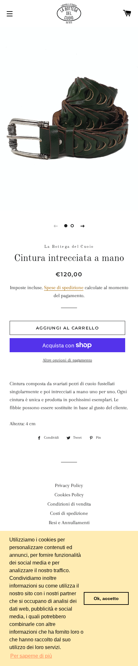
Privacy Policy (69, 485)
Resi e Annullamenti (69, 522)
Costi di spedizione (69, 513)
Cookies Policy (69, 495)
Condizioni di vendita (69, 504)
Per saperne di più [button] (31, 656)
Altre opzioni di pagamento (67, 360)
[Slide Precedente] (55, 226)
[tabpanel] (69, 118)
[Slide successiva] (82, 226)
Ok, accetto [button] (106, 598)
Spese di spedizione (63, 287)
